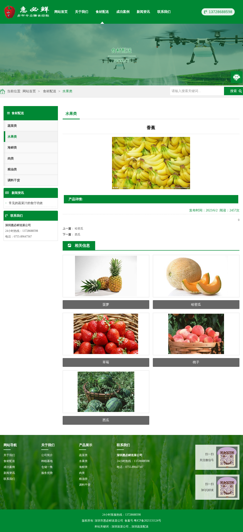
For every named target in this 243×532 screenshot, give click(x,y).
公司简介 (47, 455)
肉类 (11, 158)
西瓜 (77, 234)
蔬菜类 (12, 125)
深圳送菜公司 (120, 526)
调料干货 (14, 180)
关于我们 (81, 12)
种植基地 (47, 461)
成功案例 (123, 12)
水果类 (67, 91)
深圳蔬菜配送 (140, 526)
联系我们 (164, 12)
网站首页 (61, 12)
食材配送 (102, 12)
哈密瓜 (79, 228)
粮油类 (12, 169)
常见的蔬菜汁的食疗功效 (26, 203)
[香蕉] (27, 12)
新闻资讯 (143, 12)
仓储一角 (47, 467)
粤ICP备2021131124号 (147, 520)
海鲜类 (12, 147)
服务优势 (47, 473)
